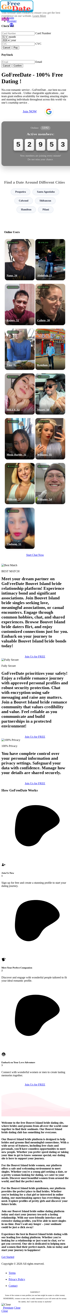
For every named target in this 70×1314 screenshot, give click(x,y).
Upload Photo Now (36, 683)
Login (10, 17)
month (12, 36)
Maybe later (35, 691)
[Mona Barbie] (20, 438)
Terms (12, 1272)
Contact (13, 1285)
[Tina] (20, 349)
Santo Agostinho (46, 192)
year (13, 40)
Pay (16, 47)
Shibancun (45, 200)
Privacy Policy (17, 1279)
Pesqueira (20, 192)
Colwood (23, 200)
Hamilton (26, 209)
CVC (38, 43)
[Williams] (50, 438)
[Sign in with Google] (49, 111)
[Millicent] (20, 483)
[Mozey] (50, 394)
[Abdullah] (50, 259)
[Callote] (50, 304)
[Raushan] (50, 349)
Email (38, 61)
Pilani (46, 209)
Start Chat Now (35, 554)
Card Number (43, 33)
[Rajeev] (20, 304)
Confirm (18, 65)
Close (17, 1307)
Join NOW (30, 111)
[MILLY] (20, 394)
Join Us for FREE (35, 736)
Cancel (6, 47)
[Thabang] (20, 528)
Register (12, 21)
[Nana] (20, 259)
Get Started (7, 1256)
